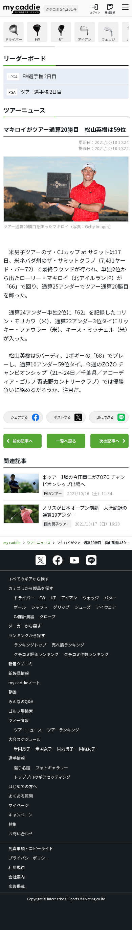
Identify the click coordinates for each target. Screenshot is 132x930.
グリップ (61, 607)
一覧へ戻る (66, 441)
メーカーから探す (24, 626)
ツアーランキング (63, 729)
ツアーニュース (28, 729)
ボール (20, 607)
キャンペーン (20, 814)
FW (42, 597)
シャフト (39, 607)
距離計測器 (24, 616)
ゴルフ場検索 (20, 711)
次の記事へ (109, 441)
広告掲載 (16, 886)
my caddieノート (24, 682)
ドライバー (24, 597)
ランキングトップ (30, 645)
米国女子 (44, 748)
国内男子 (65, 748)
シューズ (83, 607)
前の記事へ (23, 441)
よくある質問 (20, 796)
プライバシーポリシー (28, 858)
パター (110, 597)
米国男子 (22, 748)
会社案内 (16, 876)
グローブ (48, 616)
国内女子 (87, 748)
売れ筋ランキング (68, 645)
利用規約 (16, 867)
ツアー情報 (18, 720)
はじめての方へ (22, 786)
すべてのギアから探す (28, 578)
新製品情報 (18, 673)
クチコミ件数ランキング (86, 654)
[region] (66, 34)
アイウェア (106, 607)
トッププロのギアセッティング (42, 777)
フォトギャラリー (52, 767)
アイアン (69, 597)
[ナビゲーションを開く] (125, 9)
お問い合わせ (20, 833)
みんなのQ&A (20, 701)
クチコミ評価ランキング (36, 654)
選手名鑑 (22, 767)
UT (53, 597)
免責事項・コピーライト (30, 848)
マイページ (18, 805)
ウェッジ (91, 597)
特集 (12, 824)
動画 (12, 692)
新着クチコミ (20, 663)
